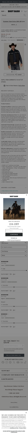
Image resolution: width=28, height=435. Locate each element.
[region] (14, 422)
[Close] (26, 412)
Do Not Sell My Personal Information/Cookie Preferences (14, 431)
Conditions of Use (14, 427)
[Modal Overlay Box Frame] (14, 217)
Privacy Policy (22, 427)
